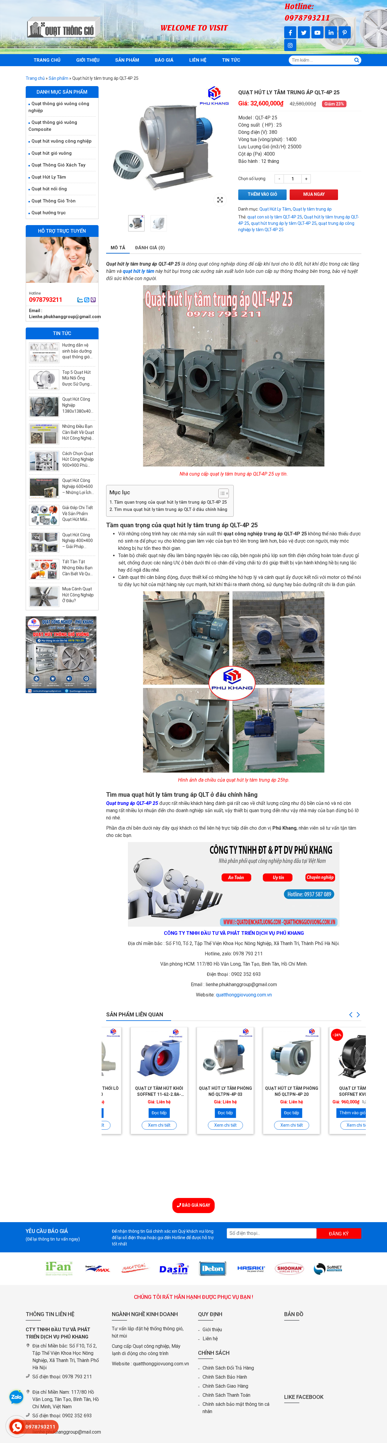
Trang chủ (47, 60)
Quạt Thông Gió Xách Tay (58, 165)
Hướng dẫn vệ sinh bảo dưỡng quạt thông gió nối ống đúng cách (77, 357)
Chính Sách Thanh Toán (226, 1395)
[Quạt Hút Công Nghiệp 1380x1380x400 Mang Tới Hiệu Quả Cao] (44, 406)
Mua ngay (314, 194)
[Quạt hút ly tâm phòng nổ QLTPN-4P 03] (201, 1055)
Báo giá (164, 60)
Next (358, 1015)
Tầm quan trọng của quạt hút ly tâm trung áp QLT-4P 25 (170, 502)
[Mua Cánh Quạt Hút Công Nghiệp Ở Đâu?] (44, 596)
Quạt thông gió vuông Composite (52, 126)
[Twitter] (304, 32)
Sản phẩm (127, 60)
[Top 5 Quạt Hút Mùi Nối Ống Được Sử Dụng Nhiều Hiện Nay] (44, 380)
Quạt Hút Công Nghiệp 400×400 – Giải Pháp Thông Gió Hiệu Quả (77, 546)
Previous (351, 1015)
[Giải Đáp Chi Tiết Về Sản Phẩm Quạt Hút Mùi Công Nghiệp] (44, 515)
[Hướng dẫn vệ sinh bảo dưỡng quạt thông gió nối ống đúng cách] (44, 352)
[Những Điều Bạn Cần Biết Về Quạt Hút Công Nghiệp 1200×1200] (44, 434)
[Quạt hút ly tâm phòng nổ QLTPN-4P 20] (267, 1055)
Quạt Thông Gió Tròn (53, 201)
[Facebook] (290, 32)
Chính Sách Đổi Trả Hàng (228, 1368)
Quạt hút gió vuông (51, 153)
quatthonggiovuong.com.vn (244, 995)
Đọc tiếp (134, 1112)
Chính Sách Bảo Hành (225, 1377)
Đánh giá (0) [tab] (150, 247)
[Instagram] (290, 45)
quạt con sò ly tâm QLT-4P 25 (274, 217)
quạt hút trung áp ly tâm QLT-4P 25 (284, 223)
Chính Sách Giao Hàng (225, 1386)
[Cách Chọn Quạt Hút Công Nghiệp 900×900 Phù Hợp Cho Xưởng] (44, 461)
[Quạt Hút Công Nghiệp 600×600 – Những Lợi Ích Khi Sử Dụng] (44, 488)
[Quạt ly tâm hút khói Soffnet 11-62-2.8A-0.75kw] (135, 1055)
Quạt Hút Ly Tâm (275, 209)
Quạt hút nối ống (49, 189)
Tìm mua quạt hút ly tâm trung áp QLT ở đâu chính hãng (170, 509)
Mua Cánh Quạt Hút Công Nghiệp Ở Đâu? (78, 594)
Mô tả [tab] (118, 247)
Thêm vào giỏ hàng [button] (333, 1112)
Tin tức (231, 60)
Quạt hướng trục (48, 212)
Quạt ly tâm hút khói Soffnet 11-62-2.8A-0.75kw (135, 1094)
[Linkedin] (331, 32)
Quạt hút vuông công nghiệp (61, 141)
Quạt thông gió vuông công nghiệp (58, 107)
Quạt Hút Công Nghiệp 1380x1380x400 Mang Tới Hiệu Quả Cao (77, 411)
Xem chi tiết (135, 1125)
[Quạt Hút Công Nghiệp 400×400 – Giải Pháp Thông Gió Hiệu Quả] (44, 542)
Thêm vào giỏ (262, 194)
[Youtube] (317, 32)
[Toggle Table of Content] (220, 493)
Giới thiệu (87, 60)
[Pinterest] (345, 32)
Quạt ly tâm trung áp (312, 209)
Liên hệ (197, 60)
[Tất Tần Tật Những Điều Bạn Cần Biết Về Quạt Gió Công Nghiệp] (44, 569)
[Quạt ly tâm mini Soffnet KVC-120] (333, 1055)
